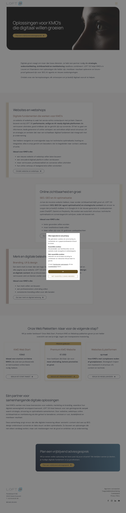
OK (63, 271)
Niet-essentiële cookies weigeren (63, 276)
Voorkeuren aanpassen (60, 264)
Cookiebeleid (52, 266)
